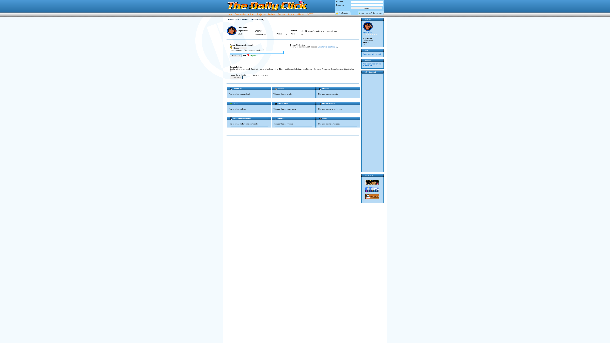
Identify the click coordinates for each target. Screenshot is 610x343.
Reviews (271, 14)
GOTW (310, 14)
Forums (281, 14)
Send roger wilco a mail (372, 54)
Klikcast (300, 14)
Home (229, 14)
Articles (250, 14)
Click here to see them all (327, 47)
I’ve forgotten (344, 13)
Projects (261, 14)
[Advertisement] (293, 145)
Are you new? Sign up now (372, 13)
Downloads (240, 14)
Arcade (291, 14)
